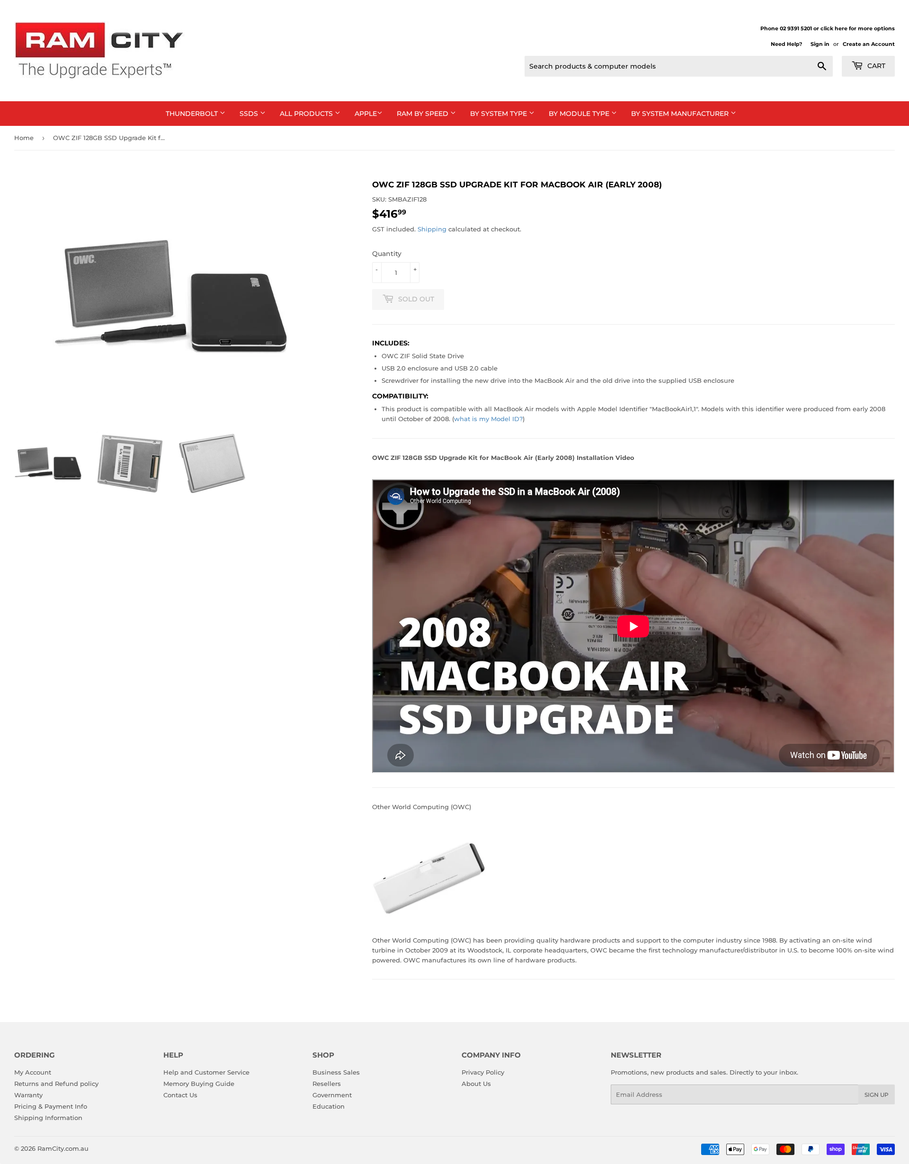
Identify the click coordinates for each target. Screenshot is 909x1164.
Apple (366, 113)
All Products (307, 113)
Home (24, 137)
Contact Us (180, 1095)
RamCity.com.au (63, 1148)
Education (328, 1106)
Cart (875, 66)
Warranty (28, 1095)
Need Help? (786, 44)
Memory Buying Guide (198, 1083)
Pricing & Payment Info (50, 1106)
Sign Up (876, 1094)
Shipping (432, 229)
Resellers (326, 1083)
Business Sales (336, 1072)
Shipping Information (48, 1117)
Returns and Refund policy (56, 1083)
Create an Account (869, 44)
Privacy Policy (483, 1072)
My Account (32, 1072)
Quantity (386, 253)
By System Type (499, 113)
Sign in (820, 44)
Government (332, 1095)
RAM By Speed (423, 113)
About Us (476, 1083)
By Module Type (580, 113)
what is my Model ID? (488, 419)
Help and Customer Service (206, 1072)
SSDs (250, 113)
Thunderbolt (193, 113)
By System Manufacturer (681, 113)
